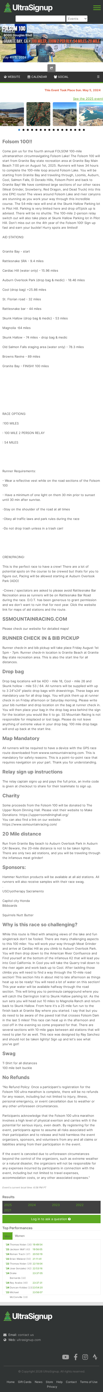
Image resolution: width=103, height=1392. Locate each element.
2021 (7, 1210)
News (38, 1382)
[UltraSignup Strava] (95, 1357)
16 (84, 130)
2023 (56, 1205)
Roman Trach (17, 1254)
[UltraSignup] (28, 7)
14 (75, 130)
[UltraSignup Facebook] (76, 1357)
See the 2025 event (88, 99)
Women (20, 1236)
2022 (80, 1205)
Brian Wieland (17, 1258)
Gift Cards (24, 1382)
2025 (8, 1205)
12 (67, 130)
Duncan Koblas (18, 1287)
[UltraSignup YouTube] (65, 1357)
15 (79, 130)
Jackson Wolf (17, 1249)
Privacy (52, 1386)
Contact (71, 1382)
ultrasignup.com (29, 1340)
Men (8, 1236)
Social (63, 77)
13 (71, 130)
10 (58, 130)
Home (11, 1382)
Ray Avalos (16, 1282)
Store (49, 1382)
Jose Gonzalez (18, 1268)
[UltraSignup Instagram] (85, 1357)
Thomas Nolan (18, 1244)
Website (13, 77)
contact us (26, 1335)
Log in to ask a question (49, 1219)
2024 (32, 1205)
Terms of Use (88, 1382)
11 (62, 130)
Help (59, 1382)
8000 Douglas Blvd (18, 35)
